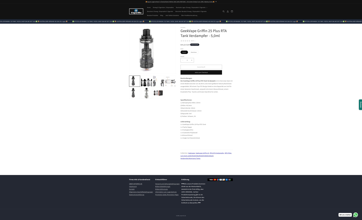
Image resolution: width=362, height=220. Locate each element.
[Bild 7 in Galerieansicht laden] (158, 93)
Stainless (195, 52)
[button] (191, 7)
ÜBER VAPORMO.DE (135, 184)
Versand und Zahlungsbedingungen (167, 184)
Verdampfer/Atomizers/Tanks (190, 158)
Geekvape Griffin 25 (202, 153)
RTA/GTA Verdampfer (217, 153)
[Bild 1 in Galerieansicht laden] (134, 81)
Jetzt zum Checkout (201, 72)
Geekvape (191, 153)
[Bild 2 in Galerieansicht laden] (146, 81)
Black (185, 52)
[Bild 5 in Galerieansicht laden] (134, 93)
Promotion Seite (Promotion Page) (167, 195)
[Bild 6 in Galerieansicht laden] (146, 93)
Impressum (133, 186)
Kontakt (132, 189)
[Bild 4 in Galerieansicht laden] (170, 81)
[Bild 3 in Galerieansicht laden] (158, 81)
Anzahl (182, 56)
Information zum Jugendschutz (166, 192)
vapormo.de (183, 215)
